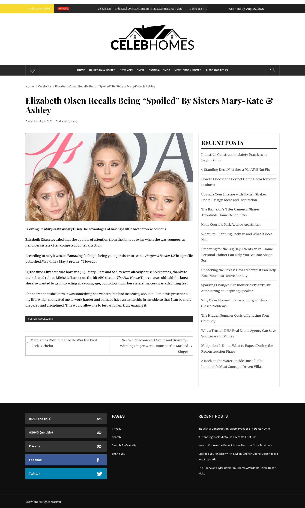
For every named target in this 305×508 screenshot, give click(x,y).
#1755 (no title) (217, 70)
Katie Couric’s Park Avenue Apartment (231, 224)
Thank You (118, 453)
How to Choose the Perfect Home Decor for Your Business (235, 445)
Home (81, 70)
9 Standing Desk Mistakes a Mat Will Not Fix (204, 8)
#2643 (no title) (41, 432)
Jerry (74, 121)
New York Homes (132, 70)
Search (116, 437)
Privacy (34, 446)
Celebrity (47, 318)
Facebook (36, 460)
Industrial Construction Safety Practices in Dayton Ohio (120, 8)
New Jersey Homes (188, 70)
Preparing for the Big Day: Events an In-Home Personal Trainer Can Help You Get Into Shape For (237, 255)
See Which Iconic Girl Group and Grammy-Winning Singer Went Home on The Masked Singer (154, 346)
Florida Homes (159, 70)
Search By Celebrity (124, 445)
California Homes (102, 70)
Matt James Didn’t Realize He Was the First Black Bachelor (63, 343)
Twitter (34, 474)
